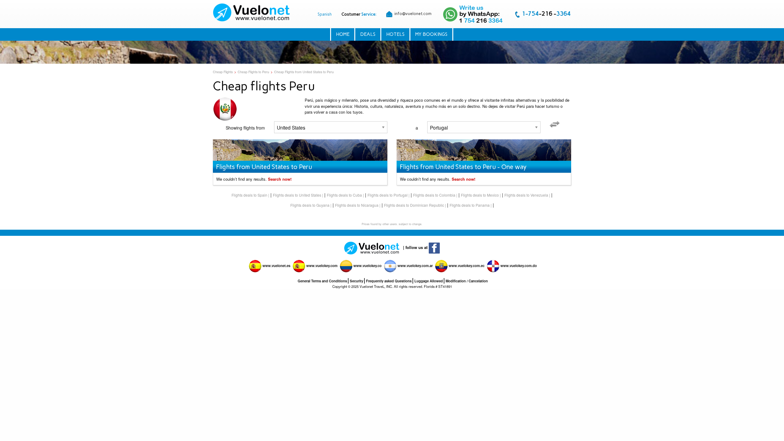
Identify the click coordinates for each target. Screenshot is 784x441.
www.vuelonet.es (276, 265)
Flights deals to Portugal (388, 195)
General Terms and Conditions (322, 280)
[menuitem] (252, 12)
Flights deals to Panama (470, 205)
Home (342, 34)
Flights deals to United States (297, 195)
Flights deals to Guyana (310, 205)
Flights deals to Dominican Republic (414, 205)
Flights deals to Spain (249, 195)
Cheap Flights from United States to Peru (304, 72)
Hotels (395, 34)
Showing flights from (245, 128)
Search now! (280, 179)
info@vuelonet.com (413, 13)
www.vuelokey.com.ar (415, 265)
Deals (367, 34)
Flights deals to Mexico (480, 195)
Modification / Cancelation (467, 280)
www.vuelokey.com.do (518, 265)
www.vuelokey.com (321, 265)
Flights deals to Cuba (344, 195)
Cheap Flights (223, 72)
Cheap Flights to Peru (253, 72)
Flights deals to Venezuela (526, 195)
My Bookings (431, 34)
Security (356, 280)
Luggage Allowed (428, 280)
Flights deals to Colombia (434, 195)
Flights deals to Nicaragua (357, 205)
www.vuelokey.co (367, 265)
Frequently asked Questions (389, 280)
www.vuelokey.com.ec (466, 265)
